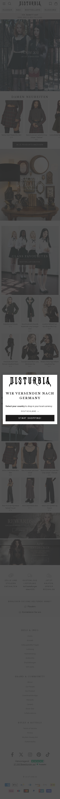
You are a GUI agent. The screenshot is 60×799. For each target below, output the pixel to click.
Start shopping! (30, 418)
